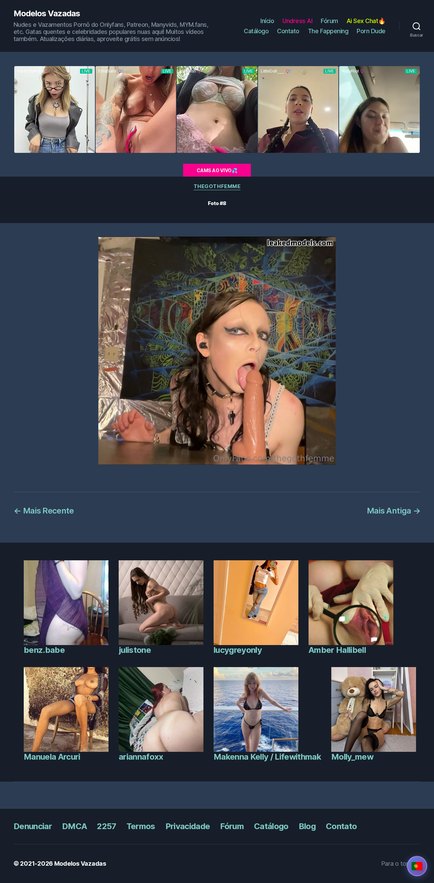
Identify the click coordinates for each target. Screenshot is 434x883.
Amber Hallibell (337, 650)
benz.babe (44, 650)
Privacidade (187, 826)
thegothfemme (217, 186)
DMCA (74, 826)
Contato (288, 31)
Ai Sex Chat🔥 (366, 20)
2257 (106, 826)
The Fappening (328, 31)
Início (267, 20)
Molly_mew (352, 757)
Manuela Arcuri (52, 757)
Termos (140, 826)
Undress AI (297, 20)
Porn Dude (371, 31)
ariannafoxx (141, 757)
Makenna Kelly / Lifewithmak (267, 757)
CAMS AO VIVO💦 (217, 170)
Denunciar (33, 826)
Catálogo (256, 31)
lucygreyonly (238, 650)
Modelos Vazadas (47, 13)
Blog (307, 826)
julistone (135, 650)
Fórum (329, 20)
